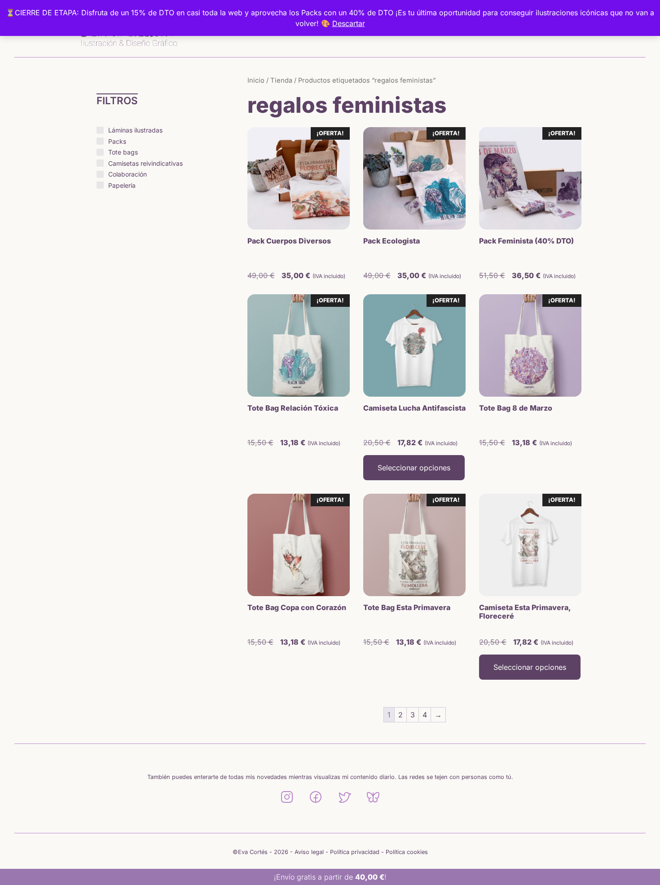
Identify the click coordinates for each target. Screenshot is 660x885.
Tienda (281, 80)
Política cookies (407, 852)
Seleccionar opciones (414, 467)
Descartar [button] (348, 23)
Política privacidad (354, 852)
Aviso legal (309, 852)
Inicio (255, 80)
